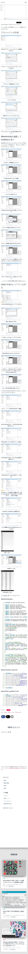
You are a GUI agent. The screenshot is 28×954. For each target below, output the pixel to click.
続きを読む (11, 886)
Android (5, 712)
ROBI (5, 788)
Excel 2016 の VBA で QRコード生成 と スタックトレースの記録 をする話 (13, 881)
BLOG (5, 780)
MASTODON (6, 783)
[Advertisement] (14, 827)
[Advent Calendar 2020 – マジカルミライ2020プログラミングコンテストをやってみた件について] (14, 929)
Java (13, 712)
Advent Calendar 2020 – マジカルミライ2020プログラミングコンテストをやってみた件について (13, 943)
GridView (10, 712)
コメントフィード (7, 801)
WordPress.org (7, 803)
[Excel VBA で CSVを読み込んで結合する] (14, 898)
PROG (5, 785)
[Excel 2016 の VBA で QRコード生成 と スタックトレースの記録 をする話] (14, 867)
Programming (18, 712)
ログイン (6, 795)
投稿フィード (6, 798)
